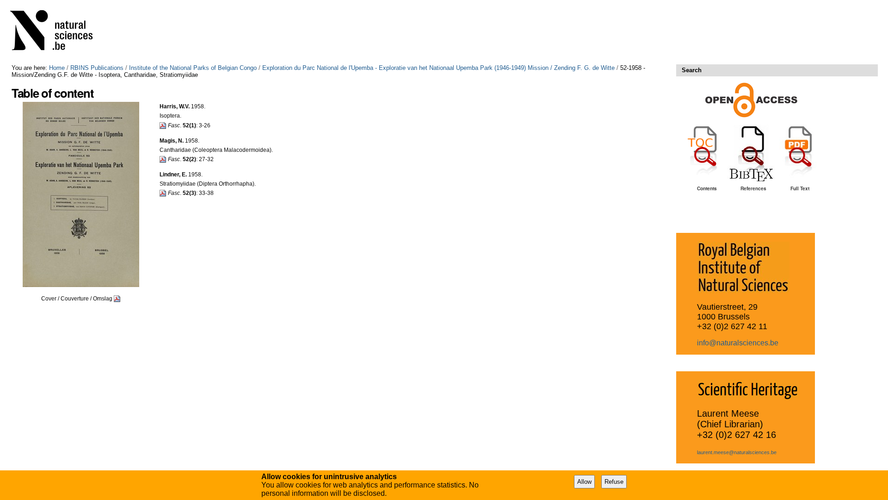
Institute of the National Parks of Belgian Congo (193, 67)
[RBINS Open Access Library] (57, 32)
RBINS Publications (96, 67)
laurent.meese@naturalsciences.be (737, 452)
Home (57, 67)
